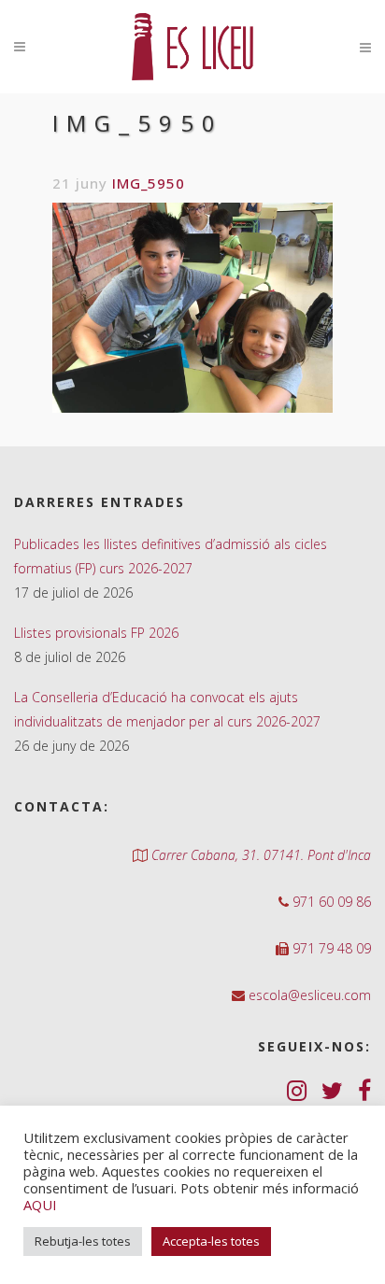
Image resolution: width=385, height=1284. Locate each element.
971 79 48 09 (330, 948)
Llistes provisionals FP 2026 (96, 633)
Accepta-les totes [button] (211, 1241)
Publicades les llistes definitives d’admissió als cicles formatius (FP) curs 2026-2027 (170, 556)
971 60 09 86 (330, 901)
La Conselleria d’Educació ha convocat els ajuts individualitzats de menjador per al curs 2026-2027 (167, 709)
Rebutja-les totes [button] (83, 1241)
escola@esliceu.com (308, 995)
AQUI (39, 1204)
